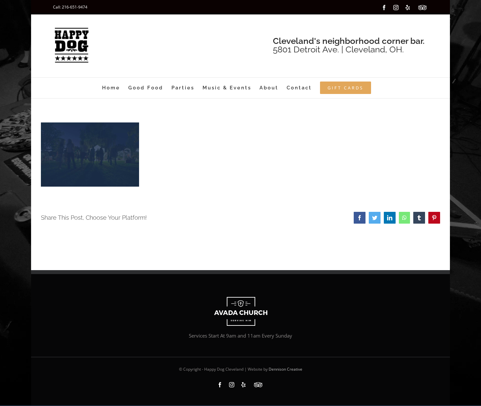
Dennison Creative (285, 369)
